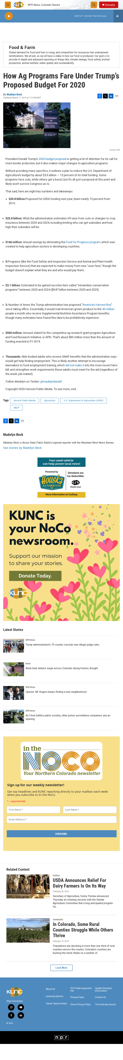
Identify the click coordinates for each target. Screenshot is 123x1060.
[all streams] (118, 16)
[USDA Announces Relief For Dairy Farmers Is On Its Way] (28, 886)
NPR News (30, 640)
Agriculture (49, 400)
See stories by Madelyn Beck (22, 448)
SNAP (16, 407)
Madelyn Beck (14, 94)
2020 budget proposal (52, 159)
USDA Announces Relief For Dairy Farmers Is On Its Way (79, 883)
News (28, 663)
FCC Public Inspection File (81, 989)
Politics (56, 875)
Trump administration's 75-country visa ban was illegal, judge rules (62, 644)
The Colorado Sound (105, 1004)
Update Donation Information (103, 989)
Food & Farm (22, 47)
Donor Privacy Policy (80, 1004)
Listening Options (54, 996)
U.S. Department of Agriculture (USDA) (83, 400)
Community (58, 919)
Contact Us (100, 997)
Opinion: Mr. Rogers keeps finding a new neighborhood (56, 691)
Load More (61, 967)
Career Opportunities (56, 1003)
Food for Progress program (83, 242)
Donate (110, 5)
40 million (108, 309)
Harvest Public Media (25, 400)
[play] (8, 16)
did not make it (75, 365)
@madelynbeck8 (51, 381)
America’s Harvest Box (97, 304)
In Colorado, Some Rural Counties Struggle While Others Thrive (83, 929)
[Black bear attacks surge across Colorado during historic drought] (13, 669)
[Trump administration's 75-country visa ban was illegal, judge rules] (13, 646)
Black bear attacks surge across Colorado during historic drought (62, 668)
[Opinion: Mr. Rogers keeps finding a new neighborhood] (13, 693)
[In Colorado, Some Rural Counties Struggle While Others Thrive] (28, 930)
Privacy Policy (77, 997)
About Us (50, 989)
